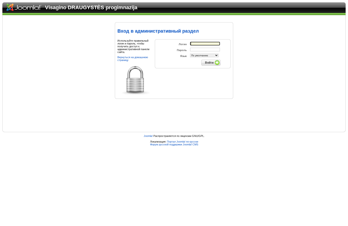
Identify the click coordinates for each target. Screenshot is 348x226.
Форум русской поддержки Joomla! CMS (174, 144)
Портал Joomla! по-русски (182, 141)
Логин (183, 44)
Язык (183, 56)
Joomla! (148, 136)
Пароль (182, 50)
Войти (209, 62)
